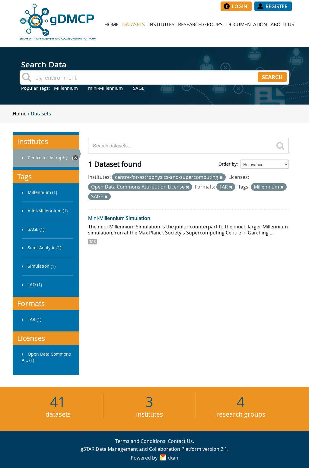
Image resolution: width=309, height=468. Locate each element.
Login (239, 6)
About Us (282, 24)
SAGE (138, 88)
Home (111, 24)
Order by (227, 164)
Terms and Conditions (140, 441)
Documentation (246, 24)
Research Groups (200, 24)
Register (277, 6)
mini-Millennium (105, 88)
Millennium (66, 88)
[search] (280, 145)
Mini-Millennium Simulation (119, 218)
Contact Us (180, 441)
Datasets (133, 24)
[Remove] (221, 177)
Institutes (161, 24)
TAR (92, 241)
